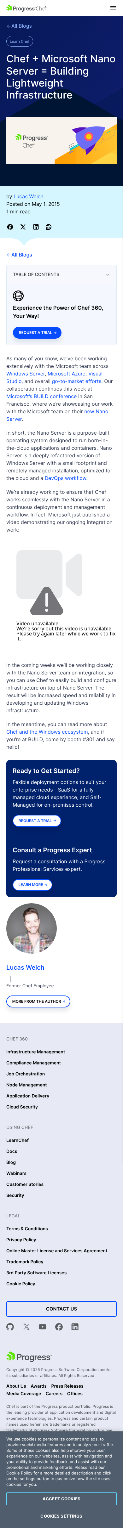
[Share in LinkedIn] (37, 226)
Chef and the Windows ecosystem (47, 732)
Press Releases (67, 1386)
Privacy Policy (21, 1240)
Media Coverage (23, 1393)
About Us (16, 1386)
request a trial (35, 820)
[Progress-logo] (29, 1357)
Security (15, 1195)
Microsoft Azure (66, 373)
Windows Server (25, 373)
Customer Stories (25, 1184)
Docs (11, 1151)
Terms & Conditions (27, 1229)
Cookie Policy (20, 1284)
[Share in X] (24, 226)
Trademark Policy (24, 1262)
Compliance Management (33, 1063)
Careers (54, 1393)
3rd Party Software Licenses (36, 1273)
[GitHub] (10, 1327)
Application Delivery (27, 1096)
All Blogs (21, 26)
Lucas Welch (25, 967)
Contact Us (61, 1309)
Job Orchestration (25, 1074)
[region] (61, 1479)
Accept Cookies (61, 1498)
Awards (39, 1386)
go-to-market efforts (77, 381)
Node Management (26, 1085)
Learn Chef (20, 41)
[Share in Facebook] (11, 226)
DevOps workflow (65, 478)
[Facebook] (59, 1327)
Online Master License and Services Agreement (56, 1251)
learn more (31, 884)
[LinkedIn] (75, 1327)
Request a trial (35, 332)
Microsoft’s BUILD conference (41, 396)
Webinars (16, 1173)
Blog (11, 1162)
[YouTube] (42, 1327)
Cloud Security (22, 1107)
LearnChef (17, 1140)
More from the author (36, 1001)
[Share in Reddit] (48, 226)
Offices (75, 1393)
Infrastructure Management (35, 1052)
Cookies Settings (61, 1516)
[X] (26, 1327)
